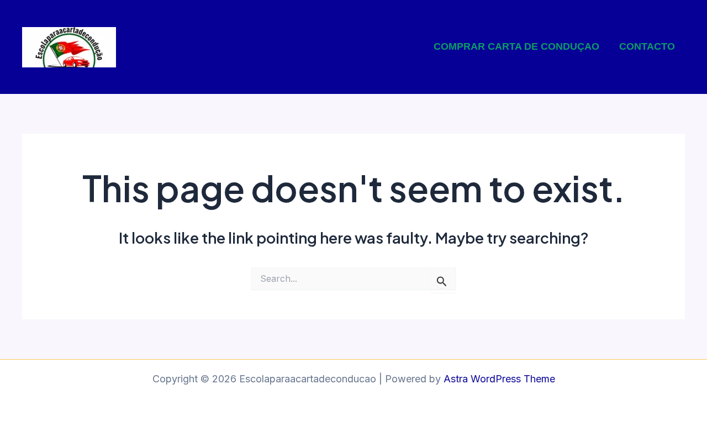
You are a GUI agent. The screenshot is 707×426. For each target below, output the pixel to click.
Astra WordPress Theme (499, 379)
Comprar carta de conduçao (516, 46)
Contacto (647, 46)
